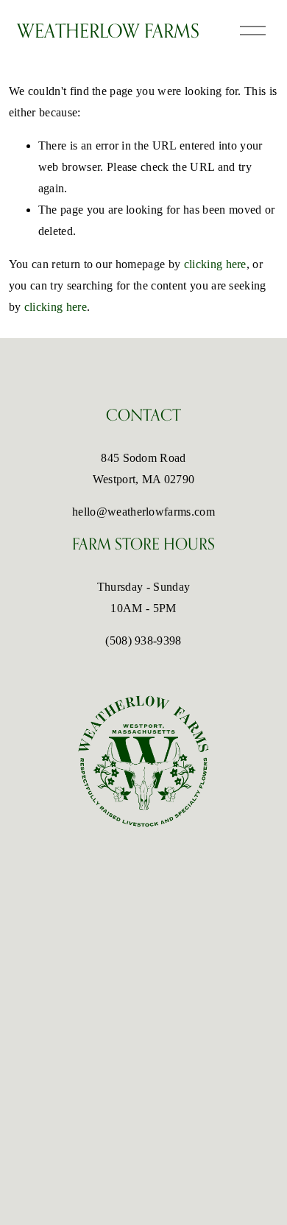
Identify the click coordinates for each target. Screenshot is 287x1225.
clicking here (215, 264)
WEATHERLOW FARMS (108, 30)
